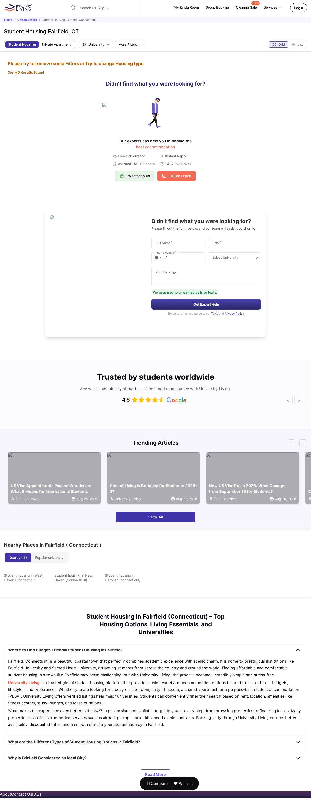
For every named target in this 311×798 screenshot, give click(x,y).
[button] (158, 258)
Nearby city (18, 557)
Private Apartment (56, 44)
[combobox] (103, 7)
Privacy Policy (234, 313)
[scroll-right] (299, 399)
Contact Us (21, 794)
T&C (214, 313)
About (5, 794)
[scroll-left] (288, 399)
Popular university (49, 557)
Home (8, 20)
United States (27, 20)
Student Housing (22, 44)
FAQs (36, 794)
